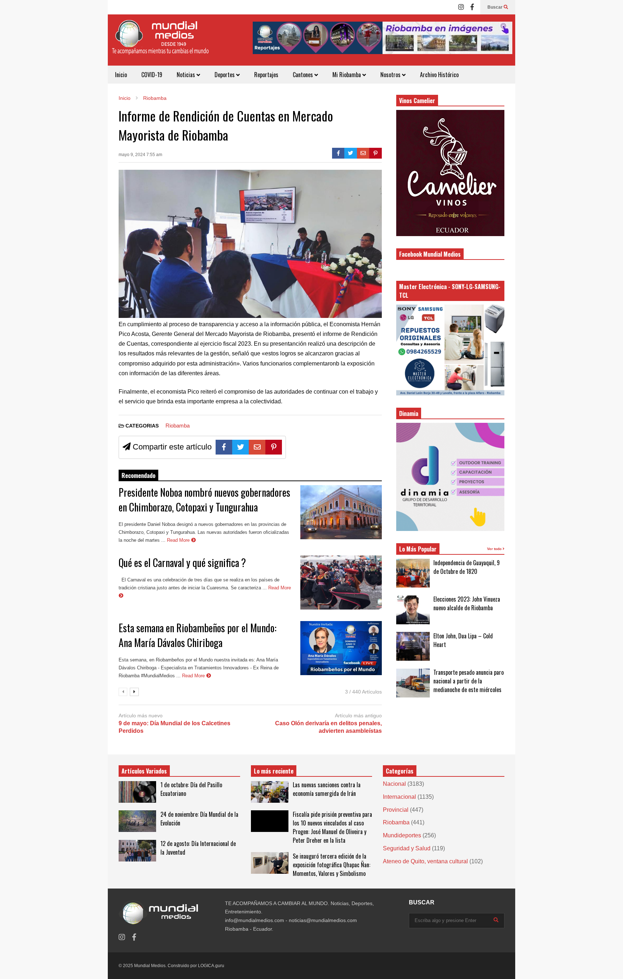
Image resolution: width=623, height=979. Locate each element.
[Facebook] (472, 7)
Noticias (186, 74)
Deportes (225, 74)
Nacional (394, 784)
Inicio (121, 74)
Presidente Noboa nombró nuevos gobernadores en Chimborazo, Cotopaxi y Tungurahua (204, 499)
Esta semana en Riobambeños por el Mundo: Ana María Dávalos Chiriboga (198, 635)
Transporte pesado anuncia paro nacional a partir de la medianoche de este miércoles (468, 681)
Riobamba (177, 425)
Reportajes (266, 74)
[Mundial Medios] (160, 43)
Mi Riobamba (347, 74)
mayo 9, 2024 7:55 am (140, 154)
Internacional (399, 797)
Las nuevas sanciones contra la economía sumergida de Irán (327, 789)
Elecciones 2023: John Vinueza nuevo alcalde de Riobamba (466, 603)
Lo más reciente (273, 771)
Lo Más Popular (418, 549)
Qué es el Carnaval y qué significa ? (182, 562)
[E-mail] (363, 153)
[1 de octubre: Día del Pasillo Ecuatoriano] (137, 792)
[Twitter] (350, 153)
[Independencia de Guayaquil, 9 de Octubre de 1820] (413, 573)
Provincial (395, 810)
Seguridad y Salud (406, 848)
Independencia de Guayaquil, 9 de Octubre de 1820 (466, 567)
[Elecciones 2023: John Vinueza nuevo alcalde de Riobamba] (413, 609)
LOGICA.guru (211, 965)
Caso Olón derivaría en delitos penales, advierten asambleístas (328, 727)
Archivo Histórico (439, 74)
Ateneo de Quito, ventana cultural (425, 861)
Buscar (495, 7)
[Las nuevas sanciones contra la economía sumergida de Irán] (269, 792)
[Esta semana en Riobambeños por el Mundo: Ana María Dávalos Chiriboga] (341, 648)
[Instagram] (461, 7)
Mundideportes (402, 835)
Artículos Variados (144, 771)
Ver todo (495, 549)
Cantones (303, 74)
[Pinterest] (375, 153)
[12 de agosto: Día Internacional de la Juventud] (137, 850)
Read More (179, 540)
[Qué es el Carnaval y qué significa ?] (341, 582)
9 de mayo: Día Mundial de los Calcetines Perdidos (174, 727)
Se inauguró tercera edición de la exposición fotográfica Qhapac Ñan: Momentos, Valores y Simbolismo (331, 865)
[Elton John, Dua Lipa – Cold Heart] (413, 646)
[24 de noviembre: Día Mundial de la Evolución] (137, 821)
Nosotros (391, 74)
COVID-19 (151, 74)
